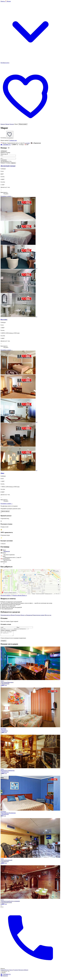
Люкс (2, 473)
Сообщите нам (13, 140)
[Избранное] (30, 122)
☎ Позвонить (4, 975)
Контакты (21, 970)
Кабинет (26, 970)
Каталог (12, 124)
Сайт (2, 627)
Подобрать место (5, 62)
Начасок (3, 124)
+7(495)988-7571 (6, 144)
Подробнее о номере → (6, 196)
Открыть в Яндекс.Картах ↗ (19, 595)
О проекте (15, 970)
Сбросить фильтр (5, 511)
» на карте (27, 143)
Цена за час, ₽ (4, 154)
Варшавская (7, 551)
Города (11, 970)
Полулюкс (4, 319)
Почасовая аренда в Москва (8, 615)
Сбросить (13, 163)
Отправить (3, 640)
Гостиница (17, 615)
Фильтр (3, 151)
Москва (7, 124)
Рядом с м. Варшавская (26, 615)
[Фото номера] (18, 220)
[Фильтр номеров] (2, 907)
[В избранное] (1, 687)
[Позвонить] (30, 967)
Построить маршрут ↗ (6, 595)
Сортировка (4, 160)
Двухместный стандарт (8, 166)
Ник (18, 627)
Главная (3, 970)
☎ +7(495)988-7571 (6, 974)
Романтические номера (38, 615)
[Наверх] (1, 907)
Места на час (48, 615)
